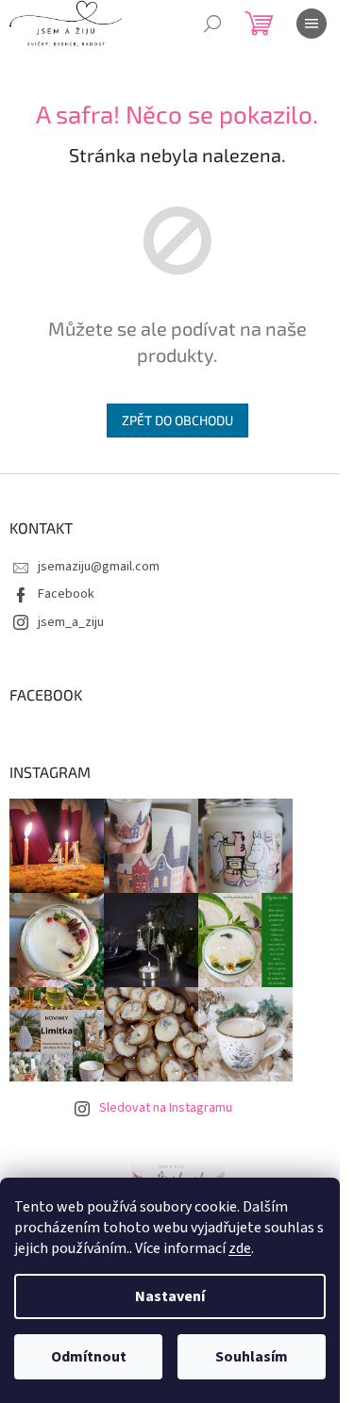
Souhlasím (251, 1356)
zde (239, 1248)
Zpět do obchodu (177, 420)
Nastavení (170, 1296)
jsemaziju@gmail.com (99, 566)
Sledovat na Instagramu (165, 1107)
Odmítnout (88, 1356)
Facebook (66, 594)
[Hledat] (212, 23)
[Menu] (311, 23)
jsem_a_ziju (71, 622)
